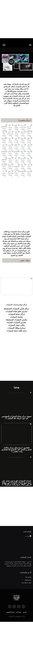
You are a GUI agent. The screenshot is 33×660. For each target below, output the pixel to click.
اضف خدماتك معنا (26, 582)
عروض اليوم (28, 580)
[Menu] (30, 45)
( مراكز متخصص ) (25, 120)
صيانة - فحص (24, 260)
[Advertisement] (16, 19)
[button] (2, 61)
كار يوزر (24, 612)
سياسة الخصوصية (10, 612)
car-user (18, 616)
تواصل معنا (28, 577)
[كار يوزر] (4, 45)
